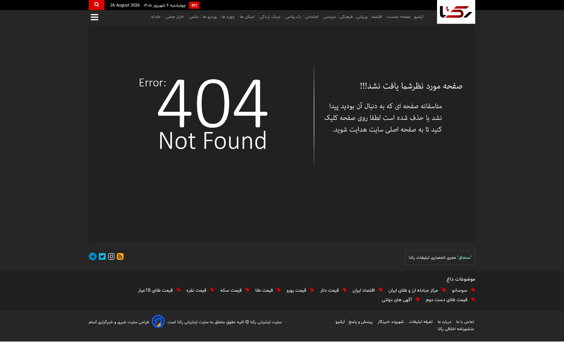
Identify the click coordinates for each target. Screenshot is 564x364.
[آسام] (158, 322)
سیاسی (330, 17)
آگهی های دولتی (397, 300)
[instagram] (110, 257)
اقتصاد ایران (364, 290)
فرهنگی (346, 17)
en (194, 5)
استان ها (248, 17)
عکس (194, 17)
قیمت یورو (297, 290)
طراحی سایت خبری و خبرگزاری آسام (119, 322)
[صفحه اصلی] (282, 133)
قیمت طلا (264, 290)
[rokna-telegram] (93, 257)
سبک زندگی (271, 17)
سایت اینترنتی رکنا (265, 322)
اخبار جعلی (175, 17)
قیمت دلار (330, 290)
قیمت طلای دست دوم (447, 300)
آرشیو (418, 17)
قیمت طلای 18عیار (156, 290)
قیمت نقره (197, 290)
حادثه (156, 17)
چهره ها (229, 17)
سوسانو (460, 290)
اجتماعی (312, 17)
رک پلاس (293, 17)
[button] (94, 17)
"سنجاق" (464, 258)
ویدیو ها (210, 17)
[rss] (119, 257)
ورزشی (361, 17)
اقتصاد (377, 17)
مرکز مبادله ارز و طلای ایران (413, 290)
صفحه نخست (398, 17)
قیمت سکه (231, 290)
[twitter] (101, 257)
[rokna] (456, 12)
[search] (96, 5)
